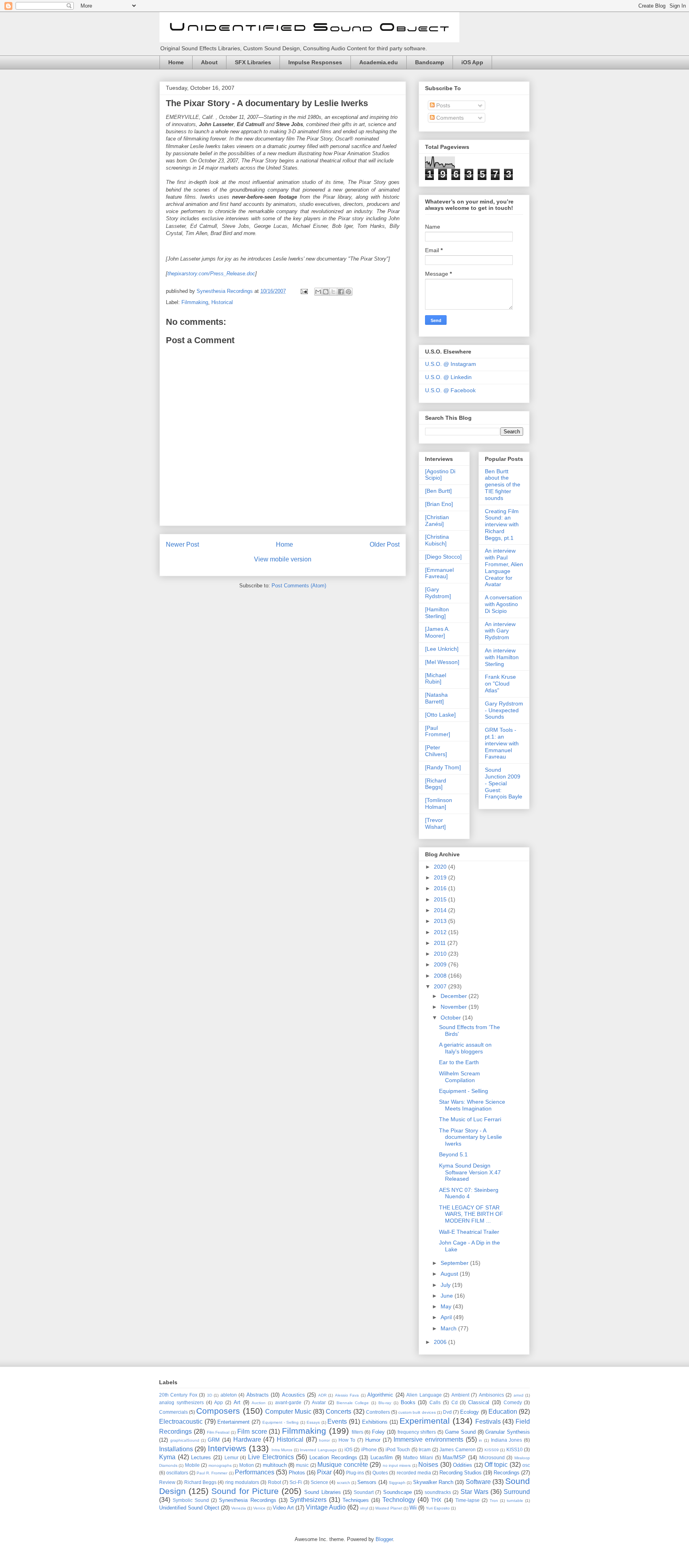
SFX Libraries (253, 62)
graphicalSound (184, 1440)
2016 (441, 888)
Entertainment (233, 1422)
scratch (343, 1482)
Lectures (201, 1457)
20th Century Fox (178, 1394)
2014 (441, 910)
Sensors (366, 1482)
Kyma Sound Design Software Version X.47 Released (470, 1172)
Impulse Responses (315, 62)
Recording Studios (460, 1473)
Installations (176, 1449)
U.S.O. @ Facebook (450, 390)
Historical (222, 302)
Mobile (192, 1465)
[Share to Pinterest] (348, 292)
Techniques (356, 1500)
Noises (428, 1464)
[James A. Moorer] (437, 632)
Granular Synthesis (507, 1432)
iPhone (369, 1449)
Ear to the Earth (459, 1062)
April (447, 1317)
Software (478, 1481)
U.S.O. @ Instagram (450, 364)
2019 (441, 877)
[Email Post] (303, 291)
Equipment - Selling (463, 1091)
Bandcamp (429, 62)
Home (176, 62)
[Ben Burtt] (438, 491)
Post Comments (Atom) (299, 586)
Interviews (227, 1448)
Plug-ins (355, 1472)
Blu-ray (384, 1403)
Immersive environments (428, 1439)
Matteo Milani (418, 1457)
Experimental (425, 1420)
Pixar (324, 1472)
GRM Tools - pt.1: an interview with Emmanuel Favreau (502, 743)
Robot (274, 1482)
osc (526, 1465)
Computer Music (288, 1411)
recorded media (414, 1472)
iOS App (472, 62)
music (302, 1465)
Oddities (462, 1465)
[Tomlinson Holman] (438, 803)
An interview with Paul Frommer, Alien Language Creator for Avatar (504, 567)
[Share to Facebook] (341, 292)
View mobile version (282, 559)
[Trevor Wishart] (435, 823)
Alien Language (423, 1394)
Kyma (167, 1457)
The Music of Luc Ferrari (470, 1119)
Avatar (319, 1402)
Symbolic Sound (191, 1500)
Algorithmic (380, 1395)
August (450, 1273)
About (209, 62)
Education (502, 1411)
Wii (413, 1508)
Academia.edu (378, 62)
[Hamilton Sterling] (437, 612)
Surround (517, 1491)
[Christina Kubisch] (437, 540)
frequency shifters (417, 1431)
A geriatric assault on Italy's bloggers (465, 1048)
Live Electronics (271, 1457)
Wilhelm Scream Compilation (459, 1076)
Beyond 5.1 (453, 1154)
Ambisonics (491, 1394)
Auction (259, 1403)
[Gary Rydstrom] (438, 592)
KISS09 (491, 1450)
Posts (442, 105)
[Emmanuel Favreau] (439, 573)
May (447, 1306)
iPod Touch (398, 1449)
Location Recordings (333, 1457)
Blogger (384, 1539)
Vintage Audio (326, 1507)
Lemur (231, 1457)
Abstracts (257, 1395)
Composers (218, 1410)
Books (408, 1402)
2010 (441, 953)
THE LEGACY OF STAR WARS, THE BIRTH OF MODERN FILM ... (471, 1214)
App (218, 1402)
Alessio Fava (347, 1395)
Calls (435, 1402)
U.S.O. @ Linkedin (448, 377)
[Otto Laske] (440, 714)
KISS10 (514, 1449)
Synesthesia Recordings (247, 1500)
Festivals (488, 1421)
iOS (348, 1449)
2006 (441, 1342)
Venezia (238, 1508)
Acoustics (293, 1395)
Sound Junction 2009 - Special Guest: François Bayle (503, 783)
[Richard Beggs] (435, 783)
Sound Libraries (322, 1492)
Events (337, 1421)
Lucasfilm (381, 1457)
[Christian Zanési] (437, 520)
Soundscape (397, 1492)
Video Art (283, 1508)
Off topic (496, 1464)
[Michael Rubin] (435, 678)
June (448, 1295)
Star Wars (474, 1491)
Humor (372, 1440)
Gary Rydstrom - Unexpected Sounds (504, 710)
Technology (398, 1499)
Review (167, 1482)
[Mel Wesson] (442, 662)
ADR (322, 1395)
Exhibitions (375, 1422)
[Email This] (318, 292)
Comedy (513, 1402)
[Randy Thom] (443, 767)
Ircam (425, 1449)
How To (347, 1439)
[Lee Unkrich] (442, 649)
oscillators (177, 1472)
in (480, 1440)
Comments (449, 118)
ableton (228, 1394)
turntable (515, 1500)
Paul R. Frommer (212, 1473)
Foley (378, 1432)
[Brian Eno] (439, 504)
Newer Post (182, 544)
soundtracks (438, 1492)
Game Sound (460, 1432)
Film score (252, 1431)
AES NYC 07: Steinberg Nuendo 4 (468, 1193)
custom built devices (416, 1412)
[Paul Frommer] (437, 731)
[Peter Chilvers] (436, 750)
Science (319, 1482)
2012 (441, 932)
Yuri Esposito (438, 1508)
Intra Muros (282, 1450)
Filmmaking (194, 302)
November (455, 1007)
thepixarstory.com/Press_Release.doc (211, 274)
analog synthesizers (181, 1402)
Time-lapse (467, 1500)
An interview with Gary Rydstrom (500, 631)
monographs (220, 1465)
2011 (440, 943)
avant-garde (288, 1402)
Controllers (378, 1412)
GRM (214, 1440)
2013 (441, 921)
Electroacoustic (181, 1421)
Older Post (385, 544)
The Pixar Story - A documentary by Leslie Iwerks (267, 103)
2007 (441, 986)
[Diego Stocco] (443, 556)
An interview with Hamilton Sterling (502, 657)
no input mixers (397, 1465)
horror (324, 1440)
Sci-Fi (295, 1482)
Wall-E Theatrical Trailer (469, 1232)
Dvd (447, 1412)
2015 (441, 899)
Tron (494, 1500)
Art (237, 1402)
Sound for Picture (244, 1491)
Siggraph (397, 1482)
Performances (254, 1472)
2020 (441, 866)
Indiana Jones (506, 1439)
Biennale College (353, 1403)
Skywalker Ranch (433, 1482)
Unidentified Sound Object (189, 1508)
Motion (246, 1465)
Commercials (173, 1412)
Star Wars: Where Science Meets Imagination (472, 1105)
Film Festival (218, 1432)
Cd (454, 1402)
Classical (478, 1402)
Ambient (460, 1394)
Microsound (492, 1457)
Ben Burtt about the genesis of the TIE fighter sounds (502, 484)
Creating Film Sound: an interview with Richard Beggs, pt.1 (502, 524)
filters (357, 1431)
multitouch (275, 1465)
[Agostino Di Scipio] (440, 474)
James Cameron (457, 1449)
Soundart (364, 1492)
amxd (519, 1395)
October (452, 1017)
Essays (313, 1422)
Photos (297, 1473)
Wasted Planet (388, 1508)
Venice (259, 1508)
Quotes (380, 1472)
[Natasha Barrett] (436, 698)
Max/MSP (454, 1457)
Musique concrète (342, 1464)
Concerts (338, 1411)
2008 (441, 975)
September (455, 1263)
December (455, 996)
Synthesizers (308, 1499)
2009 (441, 964)
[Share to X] (333, 292)
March (449, 1328)
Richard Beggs (200, 1482)
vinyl (364, 1508)
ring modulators (242, 1482)
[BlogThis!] (326, 292)
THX (436, 1500)
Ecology (469, 1412)
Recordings (507, 1473)
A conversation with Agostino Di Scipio (503, 604)
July (446, 1285)
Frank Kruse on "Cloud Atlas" (500, 684)
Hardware (247, 1439)
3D (209, 1395)
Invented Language (318, 1450)
